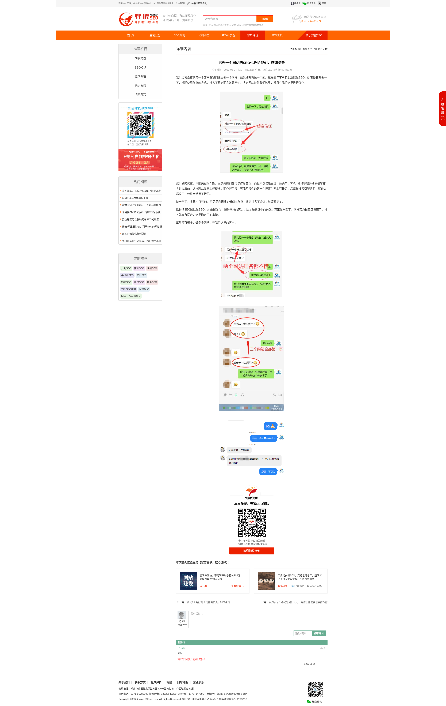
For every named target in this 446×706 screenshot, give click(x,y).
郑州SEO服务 (128, 289)
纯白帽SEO (214, 25)
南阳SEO (139, 268)
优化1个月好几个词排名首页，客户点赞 (208, 602)
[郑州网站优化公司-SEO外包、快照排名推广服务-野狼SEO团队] (140, 19)
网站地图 (182, 682)
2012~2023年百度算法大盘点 (250, 25)
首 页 (130, 35)
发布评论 (319, 633)
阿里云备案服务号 (131, 296)
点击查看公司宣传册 (197, 3)
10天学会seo (225, 25)
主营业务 (155, 35)
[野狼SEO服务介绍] (140, 170)
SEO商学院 (228, 35)
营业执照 (198, 682)
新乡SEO (152, 282)
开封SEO (126, 268)
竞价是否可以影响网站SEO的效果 (140, 219)
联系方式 (140, 94)
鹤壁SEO (126, 282)
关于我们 (140, 85)
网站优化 (144, 289)
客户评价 (252, 35)
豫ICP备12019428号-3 (194, 699)
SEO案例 (179, 35)
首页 (304, 48)
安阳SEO (142, 275)
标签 (169, 682)
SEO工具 (277, 35)
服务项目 (140, 58)
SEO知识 (140, 67)
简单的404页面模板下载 (135, 198)
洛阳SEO (152, 268)
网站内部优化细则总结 (134, 233)
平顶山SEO (127, 275)
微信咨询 (311, 3)
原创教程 (140, 76)
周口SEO (139, 282)
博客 (324, 3)
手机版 (297, 3)
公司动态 (203, 35)
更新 (234, 25)
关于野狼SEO (314, 35)
